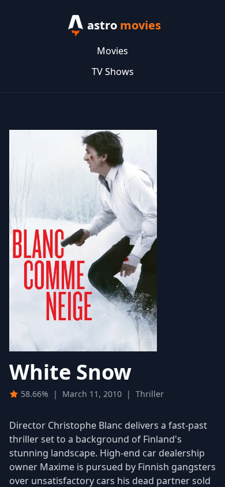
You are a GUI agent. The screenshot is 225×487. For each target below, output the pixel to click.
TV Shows (113, 71)
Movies (112, 50)
